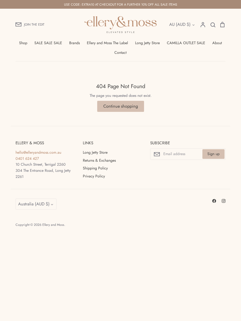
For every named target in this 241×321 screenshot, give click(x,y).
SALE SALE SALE (48, 43)
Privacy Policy (94, 176)
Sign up (213, 154)
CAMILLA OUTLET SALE (186, 43)
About (217, 43)
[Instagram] (223, 201)
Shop (23, 43)
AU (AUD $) (180, 24)
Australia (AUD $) (34, 204)
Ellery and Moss (53, 224)
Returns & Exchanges (99, 160)
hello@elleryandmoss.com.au (38, 152)
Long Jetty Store (147, 43)
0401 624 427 (27, 158)
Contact (120, 52)
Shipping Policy (95, 168)
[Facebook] (214, 201)
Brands (74, 43)
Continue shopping (120, 106)
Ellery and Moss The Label (107, 43)
